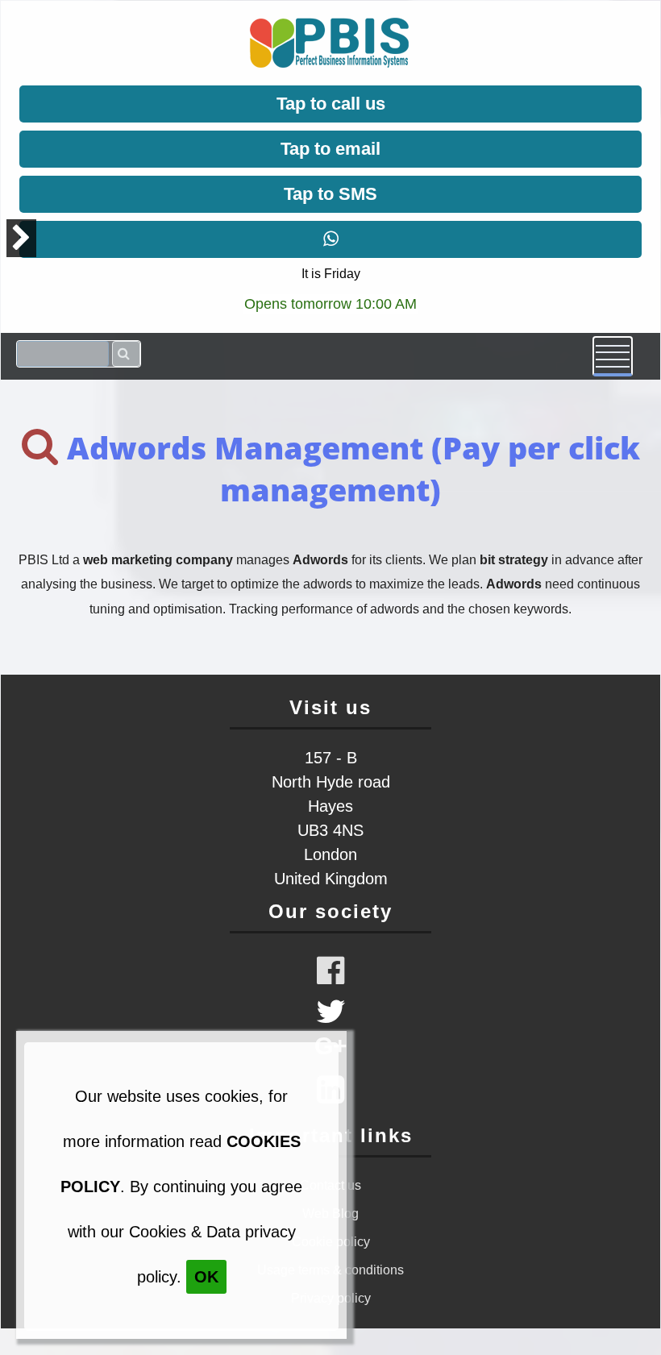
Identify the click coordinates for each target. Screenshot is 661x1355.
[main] (330, 527)
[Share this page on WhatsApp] (330, 239)
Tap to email (330, 149)
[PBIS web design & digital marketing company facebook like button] (330, 970)
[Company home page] (328, 65)
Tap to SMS (330, 194)
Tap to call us (330, 104)
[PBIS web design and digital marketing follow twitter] (331, 1018)
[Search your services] (126, 354)
